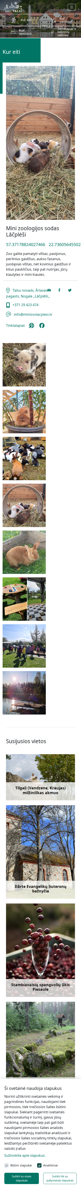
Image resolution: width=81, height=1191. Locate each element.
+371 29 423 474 (25, 304)
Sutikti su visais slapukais (21, 1178)
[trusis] (24, 411)
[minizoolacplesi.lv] (32, 327)
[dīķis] (24, 693)
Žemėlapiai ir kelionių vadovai (66, 32)
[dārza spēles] (24, 599)
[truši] (24, 458)
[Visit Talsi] (13, 6)
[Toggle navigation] (72, 7)
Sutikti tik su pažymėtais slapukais (60, 1178)
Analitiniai (50, 1165)
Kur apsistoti (25, 31)
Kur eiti (26, 20)
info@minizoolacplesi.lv (32, 314)
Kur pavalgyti (66, 19)
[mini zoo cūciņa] (24, 364)
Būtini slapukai (21, 1165)
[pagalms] (24, 646)
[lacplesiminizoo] (42, 327)
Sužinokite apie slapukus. (25, 1155)
